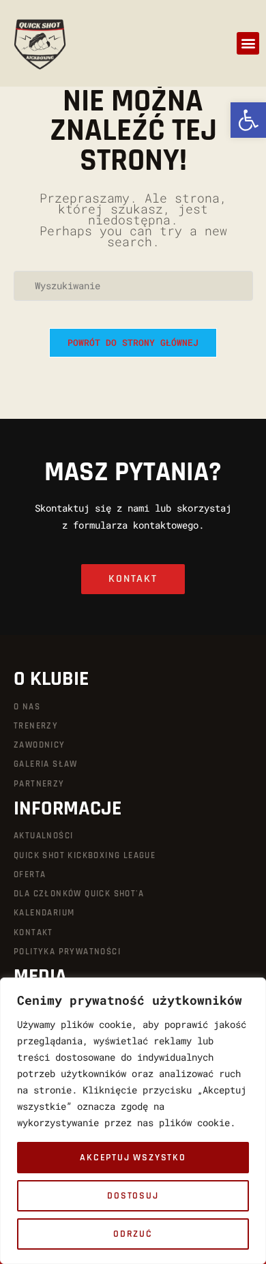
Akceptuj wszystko (133, 1157)
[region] (133, 1121)
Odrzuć (133, 1234)
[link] (248, 120)
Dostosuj (132, 1196)
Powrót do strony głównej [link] (133, 342)
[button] (248, 43)
